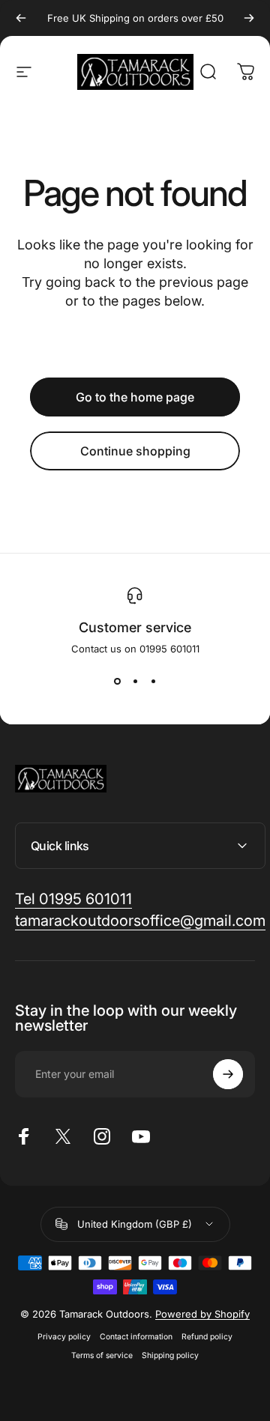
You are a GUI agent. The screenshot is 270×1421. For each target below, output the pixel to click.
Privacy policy (64, 1337)
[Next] (249, 18)
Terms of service (102, 1355)
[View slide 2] (135, 682)
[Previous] (21, 18)
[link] (73, 899)
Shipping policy (170, 1355)
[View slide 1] (117, 682)
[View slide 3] (153, 682)
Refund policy (207, 1337)
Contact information (136, 1337)
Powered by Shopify (202, 1314)
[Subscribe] (228, 1074)
